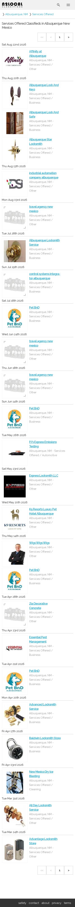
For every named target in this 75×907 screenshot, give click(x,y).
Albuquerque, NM (16, 14)
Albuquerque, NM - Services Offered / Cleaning (41, 785)
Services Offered (43, 14)
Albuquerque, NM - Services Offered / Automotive (47, 453)
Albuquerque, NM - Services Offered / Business (41, 98)
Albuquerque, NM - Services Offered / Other (41, 65)
